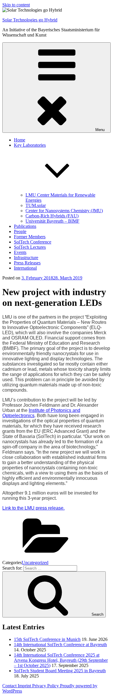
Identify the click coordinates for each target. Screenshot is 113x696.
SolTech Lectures (30, 247)
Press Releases (27, 262)
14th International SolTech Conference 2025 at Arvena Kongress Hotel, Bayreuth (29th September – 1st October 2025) (61, 660)
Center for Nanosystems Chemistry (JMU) (64, 210)
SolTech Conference (32, 241)
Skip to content (16, 4)
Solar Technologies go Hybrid (29, 19)
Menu (100, 130)
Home (19, 139)
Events (20, 252)
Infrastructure (26, 257)
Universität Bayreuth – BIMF (52, 221)
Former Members (29, 236)
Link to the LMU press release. (33, 508)
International (25, 268)
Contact (10, 685)
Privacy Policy (46, 685)
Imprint (25, 685)
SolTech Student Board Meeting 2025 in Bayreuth (60, 670)
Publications (25, 226)
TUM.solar (35, 205)
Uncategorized (35, 562)
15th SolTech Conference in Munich (47, 639)
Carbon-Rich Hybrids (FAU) (52, 215)
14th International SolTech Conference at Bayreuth (60, 644)
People (20, 231)
